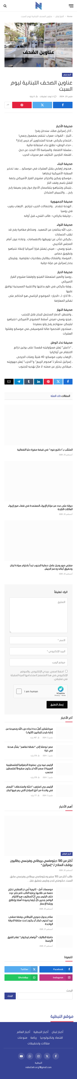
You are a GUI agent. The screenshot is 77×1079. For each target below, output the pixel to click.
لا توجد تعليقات (47, 97)
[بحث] (5, 6)
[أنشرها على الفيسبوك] (63, 105)
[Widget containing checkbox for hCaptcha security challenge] (40, 691)
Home (70, 16)
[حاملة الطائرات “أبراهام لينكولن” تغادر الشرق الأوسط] (64, 941)
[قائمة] (71, 6)
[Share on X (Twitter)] (42, 105)
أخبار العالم (66, 854)
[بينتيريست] (22, 105)
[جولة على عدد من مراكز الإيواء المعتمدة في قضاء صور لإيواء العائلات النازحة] (38, 481)
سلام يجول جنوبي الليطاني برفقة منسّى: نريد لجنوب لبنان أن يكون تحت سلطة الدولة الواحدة (30, 920)
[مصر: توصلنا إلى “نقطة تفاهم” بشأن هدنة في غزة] (64, 751)
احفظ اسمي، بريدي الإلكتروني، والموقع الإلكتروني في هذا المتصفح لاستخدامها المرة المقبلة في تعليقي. (39, 675)
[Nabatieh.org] (39, 6)
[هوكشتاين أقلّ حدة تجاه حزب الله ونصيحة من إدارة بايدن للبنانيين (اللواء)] (64, 733)
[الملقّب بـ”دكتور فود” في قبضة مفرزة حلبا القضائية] (38, 425)
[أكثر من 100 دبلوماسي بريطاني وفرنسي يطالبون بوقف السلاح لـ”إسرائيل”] (38, 836)
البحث (69, 990)
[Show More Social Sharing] (7, 105)
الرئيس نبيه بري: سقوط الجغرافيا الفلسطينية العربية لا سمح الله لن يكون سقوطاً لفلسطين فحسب (29, 768)
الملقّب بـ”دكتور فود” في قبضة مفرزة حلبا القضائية (45, 449)
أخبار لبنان (60, 16)
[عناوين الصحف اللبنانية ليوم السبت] (38, 45)
